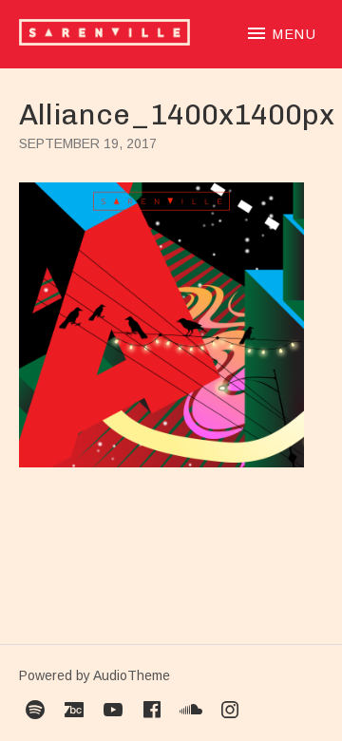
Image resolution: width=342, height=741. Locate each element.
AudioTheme (131, 675)
